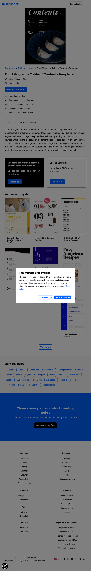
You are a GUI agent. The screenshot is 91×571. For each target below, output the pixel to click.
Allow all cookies (63, 297)
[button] (4, 566)
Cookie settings (45, 297)
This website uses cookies (34, 273)
